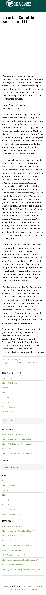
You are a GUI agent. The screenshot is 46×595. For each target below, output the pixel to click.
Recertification (8, 407)
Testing (5, 397)
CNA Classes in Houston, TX (14, 434)
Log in (37, 589)
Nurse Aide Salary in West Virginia (16, 444)
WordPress (29, 589)
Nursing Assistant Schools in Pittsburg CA (20, 560)
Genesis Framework (14, 589)
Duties (5, 388)
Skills (4, 392)
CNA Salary (7, 378)
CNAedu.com (23, 3)
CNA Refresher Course (12, 412)
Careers (5, 402)
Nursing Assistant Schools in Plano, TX (18, 439)
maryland (18, 362)
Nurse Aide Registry (10, 383)
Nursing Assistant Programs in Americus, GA (21, 569)
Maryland (17, 359)
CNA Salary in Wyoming (12, 550)
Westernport (32, 362)
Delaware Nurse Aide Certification (17, 453)
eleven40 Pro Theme (30, 586)
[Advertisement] (23, 49)
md (24, 362)
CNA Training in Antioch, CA (14, 555)
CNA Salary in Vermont (12, 565)
